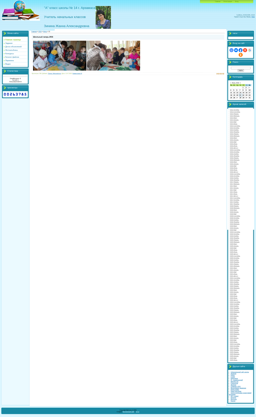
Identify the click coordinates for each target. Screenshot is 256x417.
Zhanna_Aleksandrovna (54, 73)
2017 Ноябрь (234, 202)
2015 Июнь (233, 144)
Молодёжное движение (238, 388)
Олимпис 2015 (236, 386)
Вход (236, 1)
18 (231, 95)
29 (243, 97)
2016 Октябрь (234, 176)
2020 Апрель (234, 246)
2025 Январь (234, 352)
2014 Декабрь (234, 132)
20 (237, 95)
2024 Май (233, 340)
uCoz (137, 411)
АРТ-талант (235, 396)
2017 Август (234, 196)
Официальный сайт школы (240, 372)
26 (234, 97)
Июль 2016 (235, 83)
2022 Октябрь (234, 304)
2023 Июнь (233, 320)
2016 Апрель (234, 164)
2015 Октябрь (234, 152)
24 (249, 95)
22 (243, 95)
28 (240, 97)
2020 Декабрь (234, 262)
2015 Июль (233, 146)
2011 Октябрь (234, 110)
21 (240, 95)
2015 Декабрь (234, 156)
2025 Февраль (234, 354)
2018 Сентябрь (235, 216)
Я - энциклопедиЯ (237, 380)
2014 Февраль (234, 116)
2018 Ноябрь (234, 220)
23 (246, 95)
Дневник (233, 373)
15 (243, 92)
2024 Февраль (234, 334)
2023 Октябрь (234, 326)
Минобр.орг (234, 381)
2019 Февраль (234, 224)
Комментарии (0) (77, 73)
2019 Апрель (234, 228)
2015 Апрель (234, 140)
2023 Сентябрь (235, 324)
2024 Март (233, 336)
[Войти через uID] (231, 50)
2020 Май (233, 248)
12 (234, 92)
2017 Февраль (234, 184)
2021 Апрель (234, 270)
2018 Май (233, 214)
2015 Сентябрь (235, 150)
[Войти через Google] (250, 50)
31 (249, 97)
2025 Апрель (234, 356)
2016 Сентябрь (235, 174)
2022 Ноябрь (234, 306)
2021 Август (234, 276)
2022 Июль (233, 298)
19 (234, 95)
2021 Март (233, 268)
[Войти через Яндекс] (245, 50)
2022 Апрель (234, 292)
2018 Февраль (234, 208)
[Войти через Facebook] (241, 50)
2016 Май (233, 166)
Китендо (233, 397)
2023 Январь (234, 310)
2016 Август (234, 172)
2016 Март (233, 162)
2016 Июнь (233, 168)
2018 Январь (234, 206)
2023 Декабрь (234, 330)
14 (240, 92)
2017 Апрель (234, 188)
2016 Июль (233, 170)
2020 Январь (234, 240)
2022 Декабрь (234, 308)
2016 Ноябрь (234, 178)
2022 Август (234, 300)
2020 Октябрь (234, 258)
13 (237, 92)
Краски (233, 401)
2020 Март (233, 244)
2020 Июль (233, 252)
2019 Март (233, 226)
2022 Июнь (233, 296)
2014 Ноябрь (234, 130)
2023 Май (233, 318)
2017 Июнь (233, 192)
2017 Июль (233, 194)
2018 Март (233, 210)
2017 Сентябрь (235, 198)
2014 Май (233, 122)
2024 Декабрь (234, 350)
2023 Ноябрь (234, 328)
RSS (253, 17)
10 (249, 90)
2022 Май (233, 294)
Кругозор (234, 399)
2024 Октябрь (234, 346)
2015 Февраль (234, 136)
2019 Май (233, 230)
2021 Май (233, 272)
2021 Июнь (233, 274)
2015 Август (234, 148)
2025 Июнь (233, 360)
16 (246, 92)
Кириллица (234, 378)
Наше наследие (236, 391)
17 (249, 92)
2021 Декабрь (234, 284)
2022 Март (233, 290)
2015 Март (233, 138)
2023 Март (233, 314)
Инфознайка (235, 389)
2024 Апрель (234, 338)
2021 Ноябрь (234, 282)
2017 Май (233, 190)
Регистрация (227, 1)
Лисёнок (233, 385)
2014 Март (233, 118)
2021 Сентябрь (235, 278)
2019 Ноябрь (234, 236)
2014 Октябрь (234, 128)
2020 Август (234, 254)
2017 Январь (234, 182)
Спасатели (234, 383)
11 (231, 92)
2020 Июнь (233, 250)
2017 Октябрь (234, 200)
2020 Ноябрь (234, 260)
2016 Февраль (234, 160)
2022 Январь (234, 286)
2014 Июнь (233, 124)
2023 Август (234, 322)
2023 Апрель (234, 316)
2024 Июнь (233, 342)
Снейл (233, 377)
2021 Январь (234, 264)
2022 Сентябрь (235, 302)
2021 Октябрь (234, 280)
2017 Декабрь (234, 204)
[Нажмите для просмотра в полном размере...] (59, 70)
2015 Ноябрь (234, 154)
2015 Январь (234, 134)
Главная (217, 1)
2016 (40, 31)
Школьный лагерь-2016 (43, 37)
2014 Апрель (234, 120)
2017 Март (233, 186)
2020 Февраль (234, 242)
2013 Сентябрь (235, 112)
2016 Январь (234, 158)
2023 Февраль (234, 312)
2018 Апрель (234, 212)
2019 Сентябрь (235, 232)
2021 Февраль (234, 266)
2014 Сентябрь (235, 126)
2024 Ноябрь (234, 348)
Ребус (233, 375)
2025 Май (233, 358)
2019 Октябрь (234, 234)
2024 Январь (234, 332)
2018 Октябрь (234, 218)
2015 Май (233, 142)
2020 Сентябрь (235, 256)
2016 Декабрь (234, 180)
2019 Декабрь (234, 238)
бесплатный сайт (128, 411)
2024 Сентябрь (235, 344)
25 (231, 97)
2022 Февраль (234, 288)
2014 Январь (234, 114)
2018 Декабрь (234, 222)
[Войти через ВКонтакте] (236, 50)
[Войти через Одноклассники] (241, 55)
